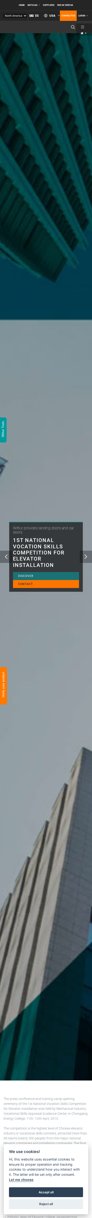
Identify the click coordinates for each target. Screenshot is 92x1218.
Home (22, 5)
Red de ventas (65, 5)
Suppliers (48, 5)
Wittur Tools (3, 429)
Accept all (46, 1192)
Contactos (68, 15)
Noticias (33, 5)
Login (81, 15)
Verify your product (3, 685)
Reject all (46, 1204)
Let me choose (21, 1180)
